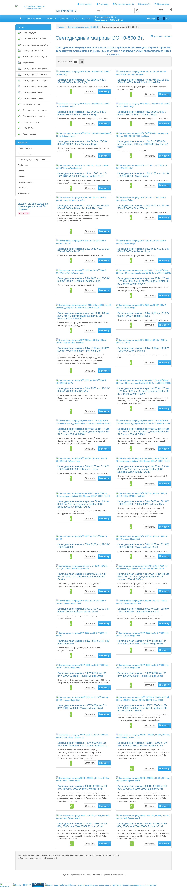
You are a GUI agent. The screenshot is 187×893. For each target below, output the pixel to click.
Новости (21, 170)
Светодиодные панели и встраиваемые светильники (36, 74)
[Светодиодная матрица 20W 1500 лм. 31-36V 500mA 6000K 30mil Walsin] (143, 199)
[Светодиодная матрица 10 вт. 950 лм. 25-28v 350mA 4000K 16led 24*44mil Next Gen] (143, 73)
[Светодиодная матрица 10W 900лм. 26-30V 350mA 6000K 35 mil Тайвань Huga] (83, 134)
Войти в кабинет (85, 4)
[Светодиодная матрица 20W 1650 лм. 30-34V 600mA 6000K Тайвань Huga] (143, 242)
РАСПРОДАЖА (29, 32)
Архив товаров (29, 133)
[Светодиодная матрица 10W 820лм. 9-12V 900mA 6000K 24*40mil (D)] (83, 73)
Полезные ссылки (26, 181)
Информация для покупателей (31, 159)
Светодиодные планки (32, 98)
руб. (159, 18)
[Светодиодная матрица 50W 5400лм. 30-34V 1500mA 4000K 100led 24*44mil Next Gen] (143, 494)
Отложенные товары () (124, 4)
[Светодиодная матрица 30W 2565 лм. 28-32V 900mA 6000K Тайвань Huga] (143, 306)
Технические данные (27, 153)
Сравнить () (145, 4)
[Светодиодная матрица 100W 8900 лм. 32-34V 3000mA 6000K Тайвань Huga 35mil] (83, 698)
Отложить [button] (90, 91)
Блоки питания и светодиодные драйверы (36, 56)
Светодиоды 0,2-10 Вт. (32, 50)
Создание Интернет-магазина (72, 875)
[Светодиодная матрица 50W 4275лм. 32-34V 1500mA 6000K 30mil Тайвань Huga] (83, 459)
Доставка (64, 18)
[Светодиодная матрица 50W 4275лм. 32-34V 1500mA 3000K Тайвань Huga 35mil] (143, 537)
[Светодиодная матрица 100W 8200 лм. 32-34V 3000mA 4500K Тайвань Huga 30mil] (83, 666)
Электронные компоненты (34, 110)
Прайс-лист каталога (162, 36)
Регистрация (103, 4)
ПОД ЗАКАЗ (27, 127)
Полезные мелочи (30, 122)
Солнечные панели (31, 104)
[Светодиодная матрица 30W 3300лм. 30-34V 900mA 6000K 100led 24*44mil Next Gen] (83, 199)
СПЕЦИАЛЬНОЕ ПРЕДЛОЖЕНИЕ (36, 38)
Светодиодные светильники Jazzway (36, 86)
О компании (50, 18)
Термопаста (28, 62)
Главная (61, 26)
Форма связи (23, 193)
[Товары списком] (75, 61)
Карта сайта (23, 187)
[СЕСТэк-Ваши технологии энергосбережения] (33, 7)
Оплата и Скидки (33, 18)
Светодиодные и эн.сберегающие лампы (36, 80)
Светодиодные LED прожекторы (36, 68)
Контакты (86, 18)
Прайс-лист (23, 165)
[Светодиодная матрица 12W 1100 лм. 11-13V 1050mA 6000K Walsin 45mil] (143, 166)
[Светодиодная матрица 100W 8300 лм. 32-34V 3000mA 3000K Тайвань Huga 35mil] (143, 666)
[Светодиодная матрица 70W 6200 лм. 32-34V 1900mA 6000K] (83, 537)
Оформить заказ (162, 4)
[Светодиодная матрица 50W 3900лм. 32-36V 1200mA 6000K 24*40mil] (143, 341)
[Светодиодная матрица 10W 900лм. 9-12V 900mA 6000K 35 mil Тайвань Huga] (83, 105)
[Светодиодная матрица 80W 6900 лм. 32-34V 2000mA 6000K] (83, 634)
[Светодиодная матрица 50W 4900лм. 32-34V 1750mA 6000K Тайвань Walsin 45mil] (143, 602)
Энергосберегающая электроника (36, 116)
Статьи (75, 18)
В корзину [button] (104, 91)
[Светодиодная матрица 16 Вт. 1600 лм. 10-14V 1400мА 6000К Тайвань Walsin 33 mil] (83, 166)
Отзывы (21, 176)
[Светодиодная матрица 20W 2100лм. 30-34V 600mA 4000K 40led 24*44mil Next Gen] (83, 341)
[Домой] (21, 18)
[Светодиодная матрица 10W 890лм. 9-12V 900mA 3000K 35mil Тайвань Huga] (143, 105)
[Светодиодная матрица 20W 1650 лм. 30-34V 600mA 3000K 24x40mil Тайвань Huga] (83, 271)
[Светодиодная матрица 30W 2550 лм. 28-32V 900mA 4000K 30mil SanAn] (83, 381)
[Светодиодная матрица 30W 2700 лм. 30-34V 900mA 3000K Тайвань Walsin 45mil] (83, 602)
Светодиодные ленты (32, 92)
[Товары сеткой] (81, 61)
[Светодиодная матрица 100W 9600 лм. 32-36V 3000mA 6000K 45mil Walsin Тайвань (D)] (83, 736)
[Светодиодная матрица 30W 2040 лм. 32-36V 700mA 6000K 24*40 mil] (83, 242)
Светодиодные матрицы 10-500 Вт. (36, 44)
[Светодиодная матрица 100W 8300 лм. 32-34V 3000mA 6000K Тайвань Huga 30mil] (143, 634)
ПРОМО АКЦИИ (25, 148)
